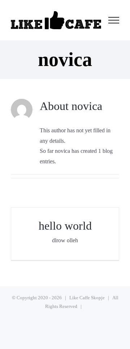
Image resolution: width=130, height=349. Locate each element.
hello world (65, 225)
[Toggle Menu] (113, 20)
